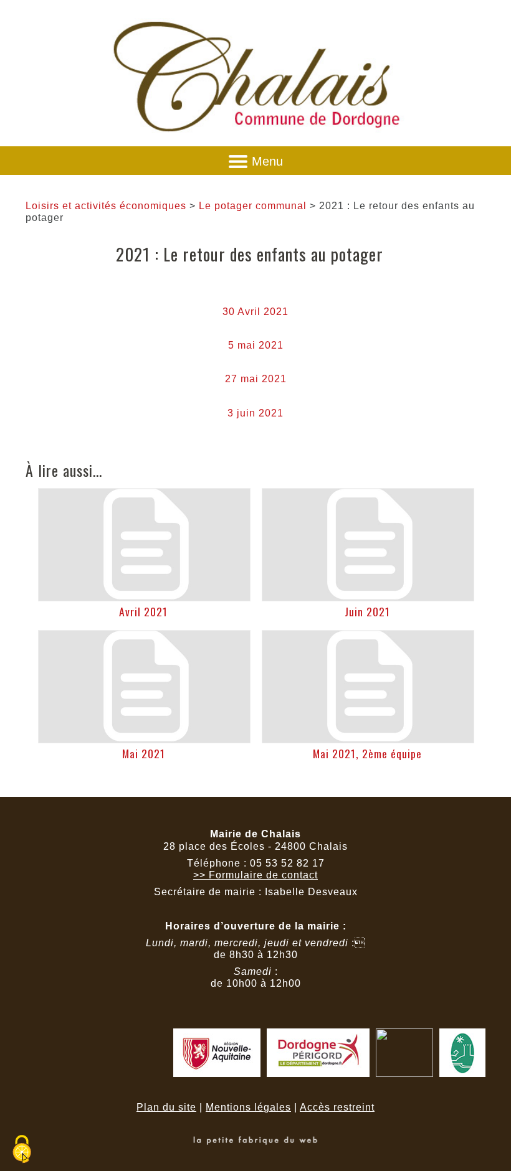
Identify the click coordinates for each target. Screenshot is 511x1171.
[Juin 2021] (368, 544)
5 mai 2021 (256, 345)
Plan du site (166, 1107)
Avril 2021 (143, 611)
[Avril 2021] (144, 544)
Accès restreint (337, 1107)
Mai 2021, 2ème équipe (367, 753)
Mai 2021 (143, 753)
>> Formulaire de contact (255, 875)
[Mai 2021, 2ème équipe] (368, 686)
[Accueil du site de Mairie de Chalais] (256, 137)
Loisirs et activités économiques (106, 205)
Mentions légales (248, 1107)
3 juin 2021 (255, 413)
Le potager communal (253, 205)
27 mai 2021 (256, 379)
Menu (267, 161)
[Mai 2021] (144, 686)
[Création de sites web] (255, 1141)
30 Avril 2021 (255, 311)
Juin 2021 (367, 611)
